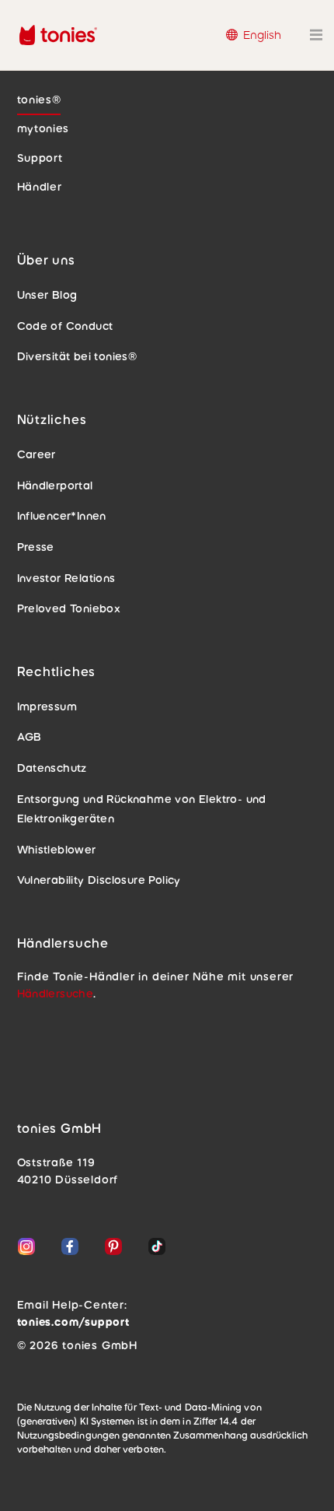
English (262, 35)
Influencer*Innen (61, 515)
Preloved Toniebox (69, 608)
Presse (35, 547)
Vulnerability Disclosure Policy (99, 880)
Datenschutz (52, 768)
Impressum (47, 706)
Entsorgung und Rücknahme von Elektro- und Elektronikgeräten (141, 809)
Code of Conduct (65, 326)
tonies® (39, 99)
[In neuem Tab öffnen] (29, 1249)
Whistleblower (56, 849)
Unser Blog (47, 294)
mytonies (43, 128)
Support (40, 158)
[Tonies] (39, 34)
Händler (39, 186)
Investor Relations (66, 578)
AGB (29, 736)
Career (36, 454)
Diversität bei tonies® (77, 356)
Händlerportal (55, 485)
